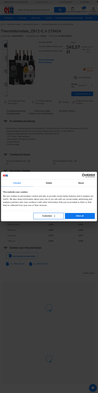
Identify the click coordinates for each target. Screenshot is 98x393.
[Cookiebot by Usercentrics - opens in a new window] (84, 176)
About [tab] (81, 183)
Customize (47, 216)
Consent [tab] (17, 183)
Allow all (80, 216)
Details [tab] (49, 183)
